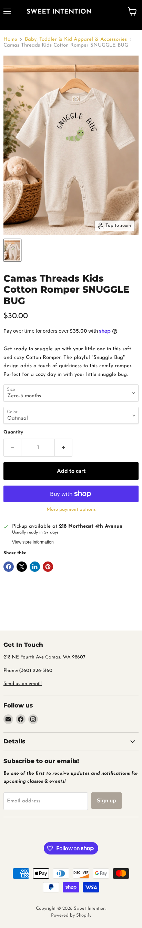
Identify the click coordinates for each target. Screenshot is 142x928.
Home (10, 39)
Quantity (13, 432)
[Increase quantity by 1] (63, 448)
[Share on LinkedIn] (35, 566)
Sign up (106, 800)
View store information (33, 542)
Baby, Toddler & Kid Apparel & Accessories (76, 39)
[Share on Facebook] (8, 566)
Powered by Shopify (71, 915)
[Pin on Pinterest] (48, 566)
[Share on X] (22, 566)
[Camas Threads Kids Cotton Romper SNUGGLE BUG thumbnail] (12, 250)
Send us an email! (22, 683)
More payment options (71, 509)
